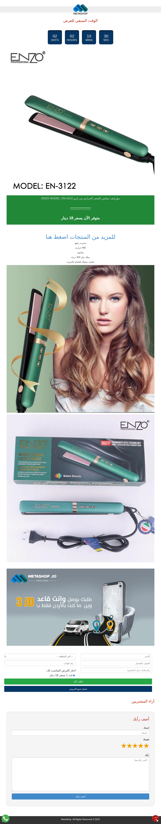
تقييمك (146, 739)
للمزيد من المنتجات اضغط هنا (80, 237)
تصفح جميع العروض (78, 689)
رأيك (147, 755)
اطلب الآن (78, 681)
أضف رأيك (80, 796)
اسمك (146, 727)
